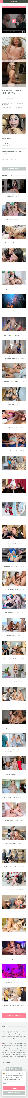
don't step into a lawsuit (11, 520)
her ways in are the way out (11, 889)
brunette (15, 107)
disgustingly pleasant (11, 982)
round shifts (11, 404)
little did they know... (11, 774)
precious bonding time (10, 612)
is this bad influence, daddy (11, 265)
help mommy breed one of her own (11, 152)
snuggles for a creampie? (9, 160)
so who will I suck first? (11, 681)
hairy (7, 109)
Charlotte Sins (11, 98)
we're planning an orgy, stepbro (11, 751)
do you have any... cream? (11, 473)
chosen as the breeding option (11, 658)
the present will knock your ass (11, 1005)
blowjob (10, 107)
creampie (20, 107)
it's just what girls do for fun (11, 381)
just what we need (11, 635)
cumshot (4, 109)
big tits (6, 107)
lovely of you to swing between (11, 335)
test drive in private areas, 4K (11, 589)
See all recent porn (14, 168)
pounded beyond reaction (11, 242)
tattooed (11, 109)
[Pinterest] (16, 1069)
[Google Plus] (20, 1069)
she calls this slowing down (11, 820)
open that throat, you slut (11, 427)
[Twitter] (12, 1069)
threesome (16, 109)
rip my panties (10, 196)
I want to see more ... (14, 1016)
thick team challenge (11, 543)
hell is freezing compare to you (11, 797)
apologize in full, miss (10, 912)
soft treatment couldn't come (11, 704)
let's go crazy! (6, 143)
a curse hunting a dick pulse (11, 497)
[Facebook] (7, 1069)
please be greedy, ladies (10, 959)
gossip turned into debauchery (11, 289)
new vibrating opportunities (10, 566)
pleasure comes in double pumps (11, 936)
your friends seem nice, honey (11, 866)
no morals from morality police (11, 358)
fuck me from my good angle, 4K (11, 450)
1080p (3, 107)
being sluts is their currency (11, 219)
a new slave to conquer (11, 312)
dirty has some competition (11, 728)
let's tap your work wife (11, 843)
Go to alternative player (14, 7)
